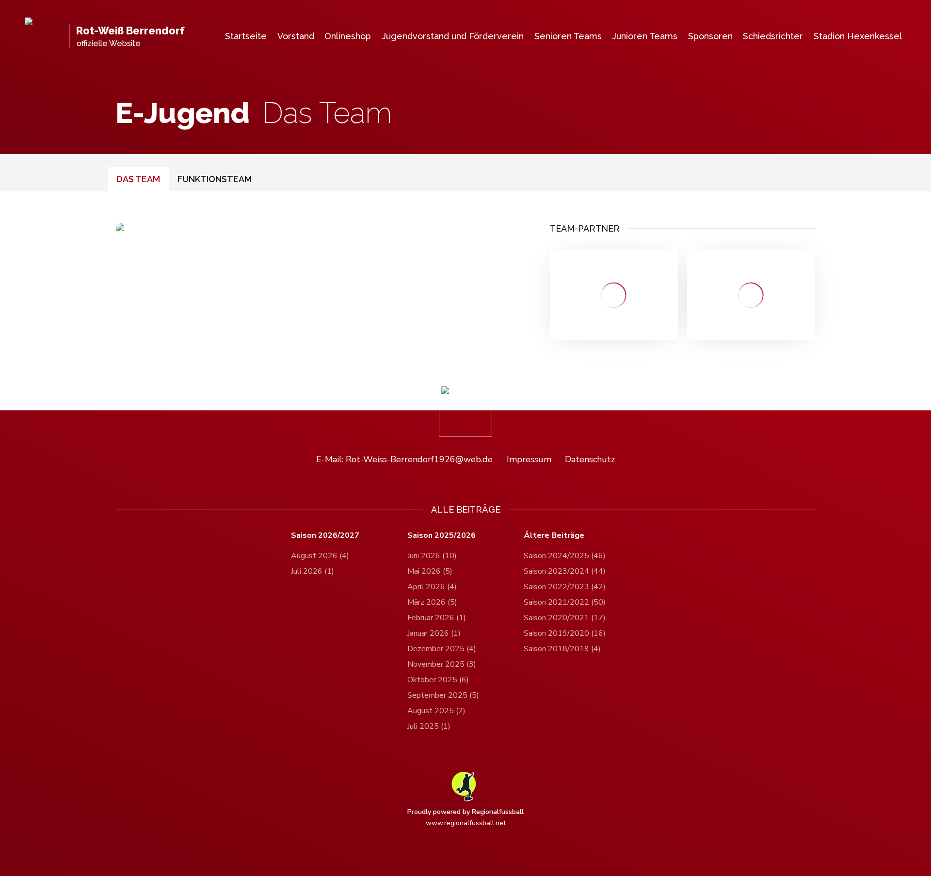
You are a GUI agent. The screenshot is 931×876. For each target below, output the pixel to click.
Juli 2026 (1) (312, 571)
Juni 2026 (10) (432, 555)
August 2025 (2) (436, 710)
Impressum (529, 459)
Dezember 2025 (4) (441, 648)
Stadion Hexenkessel (858, 36)
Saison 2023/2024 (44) (565, 571)
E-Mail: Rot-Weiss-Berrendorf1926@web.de (404, 459)
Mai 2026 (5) (429, 571)
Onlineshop (347, 36)
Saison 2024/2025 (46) (565, 555)
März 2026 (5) (432, 602)
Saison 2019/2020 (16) (565, 633)
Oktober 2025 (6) (438, 679)
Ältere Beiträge (554, 536)
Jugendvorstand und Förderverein (453, 36)
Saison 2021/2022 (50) (565, 602)
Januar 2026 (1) (434, 633)
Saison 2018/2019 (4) (562, 648)
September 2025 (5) (443, 695)
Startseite (246, 36)
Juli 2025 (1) (428, 726)
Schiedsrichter (773, 36)
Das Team (138, 178)
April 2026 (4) (432, 586)
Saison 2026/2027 (325, 536)
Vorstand (295, 36)
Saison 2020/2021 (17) (565, 617)
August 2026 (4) (320, 555)
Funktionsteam (214, 178)
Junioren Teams (644, 36)
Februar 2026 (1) (436, 617)
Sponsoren (710, 36)
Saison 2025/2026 (441, 536)
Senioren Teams (568, 36)
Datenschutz (590, 459)
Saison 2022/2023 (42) (565, 586)
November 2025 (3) (441, 664)
